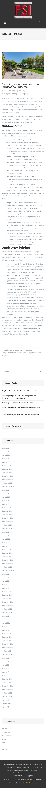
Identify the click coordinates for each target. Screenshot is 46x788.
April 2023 (5, 588)
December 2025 (8, 476)
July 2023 (5, 578)
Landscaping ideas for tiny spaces (17, 350)
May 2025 (5, 501)
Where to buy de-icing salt (23, 773)
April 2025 (5, 504)
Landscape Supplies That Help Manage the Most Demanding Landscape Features (19, 397)
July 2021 (5, 661)
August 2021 (6, 658)
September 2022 (8, 613)
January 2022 (7, 641)
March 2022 (6, 634)
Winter (4, 750)
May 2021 (5, 668)
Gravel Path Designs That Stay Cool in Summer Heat (20, 415)
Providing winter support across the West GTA (23, 770)
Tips (3, 746)
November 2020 (8, 689)
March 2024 (6, 550)
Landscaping (23, 94)
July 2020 (5, 700)
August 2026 (6, 448)
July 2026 (5, 452)
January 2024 (7, 557)
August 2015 (6, 703)
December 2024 (8, 518)
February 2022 (7, 637)
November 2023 (7, 564)
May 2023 (5, 585)
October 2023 (7, 567)
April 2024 (5, 546)
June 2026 (6, 455)
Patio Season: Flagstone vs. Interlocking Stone (22, 767)
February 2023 (7, 595)
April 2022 (5, 630)
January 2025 (7, 515)
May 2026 (5, 459)
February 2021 (7, 679)
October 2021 (6, 651)
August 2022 (6, 616)
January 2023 (7, 599)
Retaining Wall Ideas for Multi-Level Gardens (18, 403)
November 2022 (7, 606)
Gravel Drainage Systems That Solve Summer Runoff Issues (21, 409)
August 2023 (6, 574)
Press (4, 739)
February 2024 (7, 553)
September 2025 (8, 487)
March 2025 (6, 508)
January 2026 (7, 473)
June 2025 (6, 497)
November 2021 (7, 648)
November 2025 (8, 480)
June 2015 (5, 710)
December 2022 (7, 602)
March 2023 (6, 592)
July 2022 (5, 620)
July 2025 (5, 494)
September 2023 (8, 571)
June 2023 (6, 581)
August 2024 (6, 532)
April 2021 (5, 672)
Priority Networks (31, 783)
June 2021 (5, 665)
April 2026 (5, 462)
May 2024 (5, 543)
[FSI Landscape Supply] (23, 10)
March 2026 (6, 466)
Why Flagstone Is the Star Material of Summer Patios (20, 391)
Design (6, 94)
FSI (20, 91)
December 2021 (7, 644)
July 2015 (5, 707)
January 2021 (7, 682)
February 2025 (7, 511)
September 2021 (8, 655)
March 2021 (6, 675)
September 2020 (8, 696)
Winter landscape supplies (23, 775)
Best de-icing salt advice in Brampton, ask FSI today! (23, 764)
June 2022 (6, 623)
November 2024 (8, 522)
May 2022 (5, 627)
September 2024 (8, 529)
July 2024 (5, 536)
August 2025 (6, 490)
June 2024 (6, 539)
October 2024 (7, 525)
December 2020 (8, 686)
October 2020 (7, 693)
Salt (3, 743)
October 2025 (7, 483)
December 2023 (7, 560)
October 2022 (7, 609)
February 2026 (7, 469)
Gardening (13, 94)
